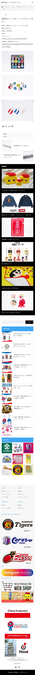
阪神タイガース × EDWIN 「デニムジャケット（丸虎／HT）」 (17, 215)
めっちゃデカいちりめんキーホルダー (11, 312)
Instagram (19, 667)
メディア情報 (5, 497)
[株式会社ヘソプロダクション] (15, 2)
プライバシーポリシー (23, 497)
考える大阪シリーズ (7, 263)
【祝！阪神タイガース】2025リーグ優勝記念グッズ (22, 407)
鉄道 (6, 136)
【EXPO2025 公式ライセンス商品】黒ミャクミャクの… (21, 355)
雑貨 (13, 6)
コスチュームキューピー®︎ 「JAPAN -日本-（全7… (22, 386)
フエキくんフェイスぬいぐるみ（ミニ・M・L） (13, 190)
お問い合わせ (21, 508)
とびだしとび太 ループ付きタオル (10, 288)
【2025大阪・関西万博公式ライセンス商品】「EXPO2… (22, 397)
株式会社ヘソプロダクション (20, 672)
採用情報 (20, 505)
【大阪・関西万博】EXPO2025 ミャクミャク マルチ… (22, 418)
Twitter (15, 667)
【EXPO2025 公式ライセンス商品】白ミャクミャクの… (21, 345)
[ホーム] (2, 6)
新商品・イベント (6, 491)
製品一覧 (7, 6)
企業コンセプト (21, 494)
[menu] (32, 2)
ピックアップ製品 (6, 508)
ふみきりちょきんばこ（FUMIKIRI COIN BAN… (22, 376)
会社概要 (20, 491)
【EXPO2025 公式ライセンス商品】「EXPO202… (21, 334)
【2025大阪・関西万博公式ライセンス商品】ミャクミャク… (22, 366)
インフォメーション (6, 494)
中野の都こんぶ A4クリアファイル (10, 239)
